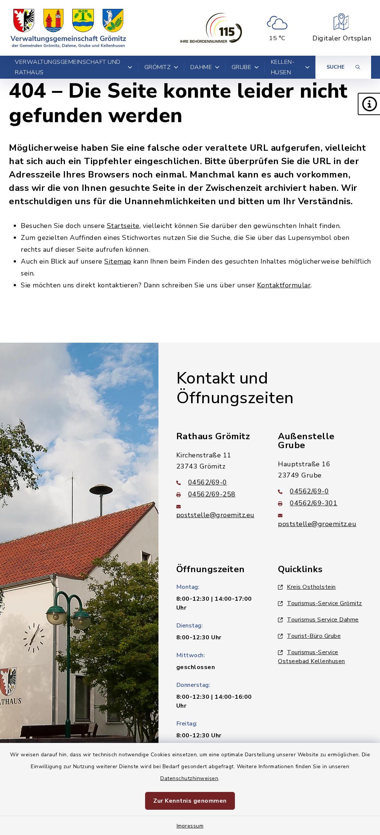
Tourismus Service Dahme (323, 620)
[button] (369, 104)
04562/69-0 (207, 482)
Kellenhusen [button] (283, 67)
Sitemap (117, 261)
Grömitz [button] (157, 67)
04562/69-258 (212, 494)
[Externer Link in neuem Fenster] (211, 28)
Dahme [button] (201, 67)
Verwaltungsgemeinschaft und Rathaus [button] (68, 67)
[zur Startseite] (68, 28)
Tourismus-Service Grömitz (324, 603)
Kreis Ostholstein (311, 587)
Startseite (123, 225)
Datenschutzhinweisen (189, 778)
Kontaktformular (284, 285)
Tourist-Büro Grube (314, 636)
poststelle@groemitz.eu (215, 515)
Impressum (190, 825)
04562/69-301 (313, 503)
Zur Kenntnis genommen (190, 801)
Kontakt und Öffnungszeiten (235, 388)
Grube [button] (242, 67)
